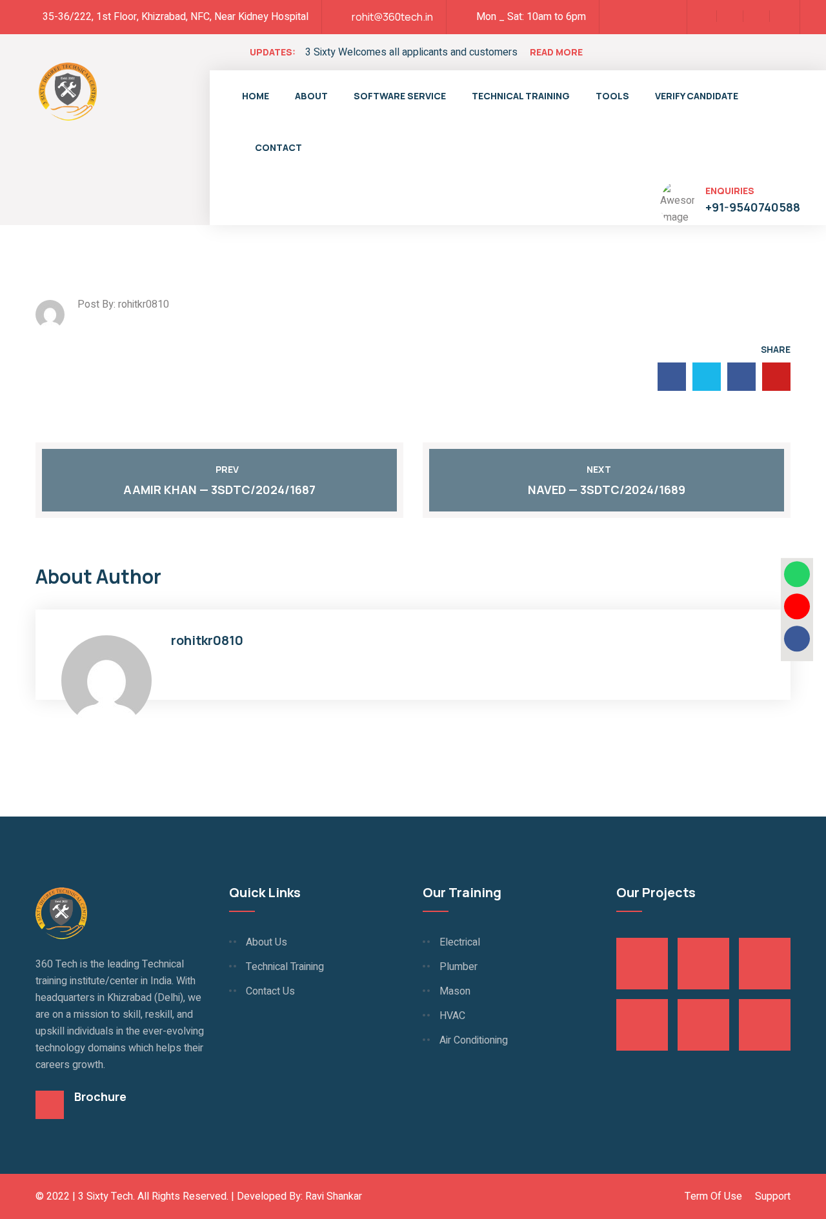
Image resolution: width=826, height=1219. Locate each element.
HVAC (452, 1016)
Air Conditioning (473, 1040)
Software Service (400, 96)
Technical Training (521, 96)
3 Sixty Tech (105, 1196)
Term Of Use (713, 1196)
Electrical (459, 942)
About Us (266, 942)
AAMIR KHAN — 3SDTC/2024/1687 (219, 489)
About (311, 96)
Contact (278, 147)
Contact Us (270, 991)
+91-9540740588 (752, 207)
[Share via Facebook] (797, 638)
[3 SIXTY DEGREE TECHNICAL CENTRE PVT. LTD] (68, 90)
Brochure (100, 1096)
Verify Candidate (696, 96)
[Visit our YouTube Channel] (797, 606)
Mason (454, 991)
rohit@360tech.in (392, 17)
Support (773, 1196)
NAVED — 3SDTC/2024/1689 (606, 489)
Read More (556, 52)
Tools (612, 96)
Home (255, 96)
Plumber (458, 967)
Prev (227, 469)
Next (599, 469)
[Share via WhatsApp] (797, 574)
